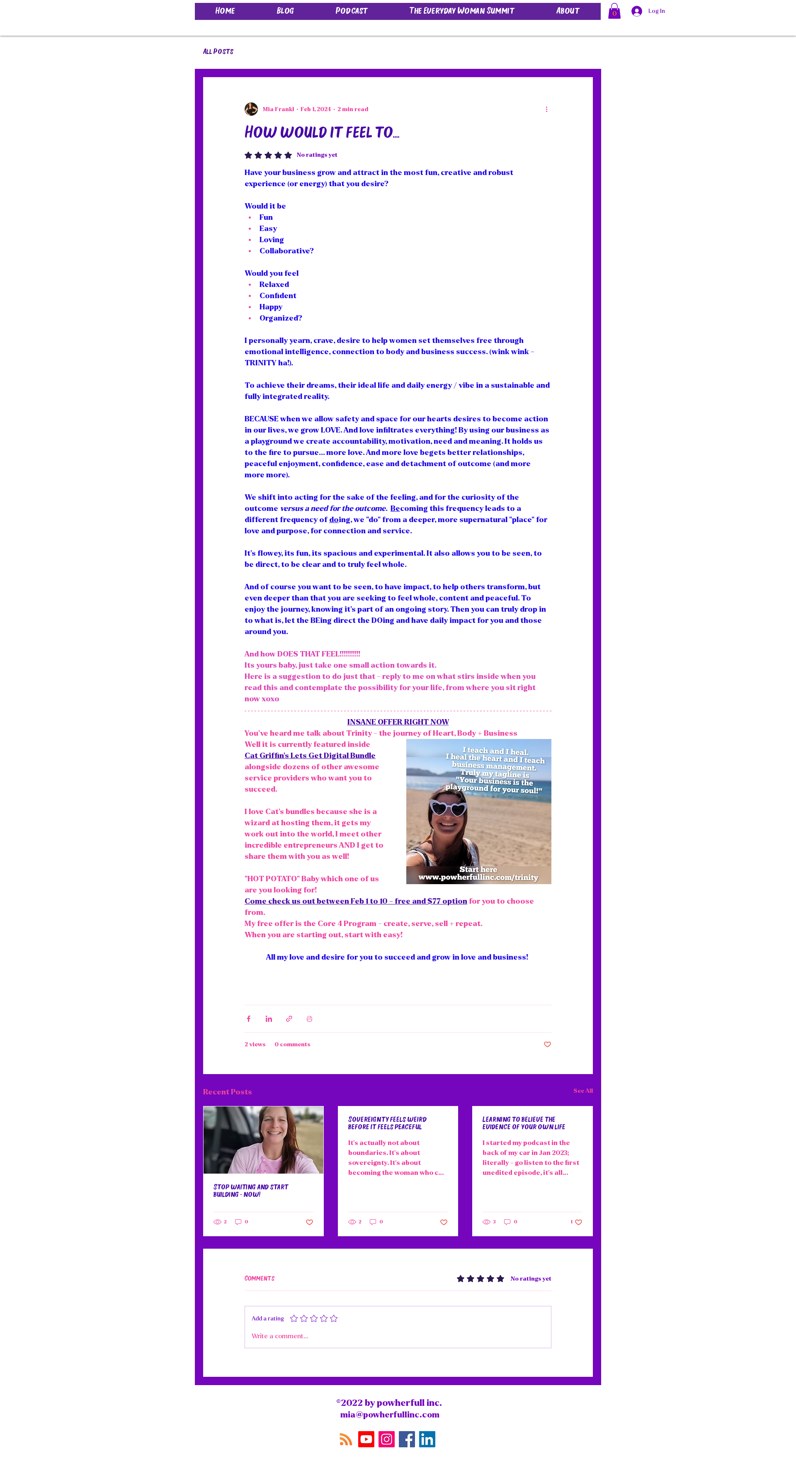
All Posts (218, 52)
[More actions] (546, 109)
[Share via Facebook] (248, 1019)
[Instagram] (387, 1439)
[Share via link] (289, 1019)
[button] (614, 11)
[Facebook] (407, 1439)
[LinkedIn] (427, 1439)
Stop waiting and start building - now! (251, 1191)
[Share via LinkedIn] (269, 1019)
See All (583, 1091)
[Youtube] (366, 1439)
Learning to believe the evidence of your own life (524, 1123)
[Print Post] (309, 1019)
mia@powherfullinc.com (389, 1414)
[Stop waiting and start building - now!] (263, 1140)
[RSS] (346, 1439)
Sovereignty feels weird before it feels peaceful (387, 1123)
